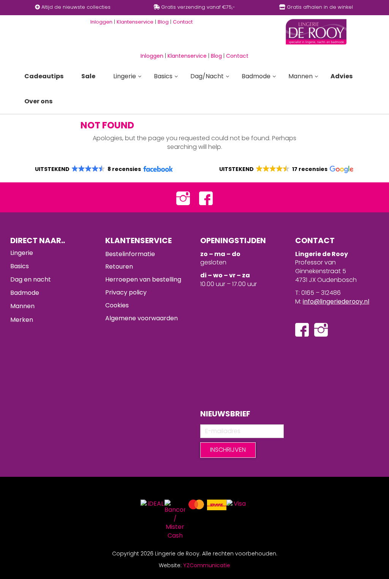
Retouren (119, 266)
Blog (216, 56)
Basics (19, 266)
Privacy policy (126, 292)
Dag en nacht (30, 279)
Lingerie (21, 252)
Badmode (24, 292)
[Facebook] (206, 197)
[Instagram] (183, 197)
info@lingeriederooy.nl (336, 301)
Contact (237, 56)
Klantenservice (187, 56)
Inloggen (152, 56)
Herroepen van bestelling (143, 279)
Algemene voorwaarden (141, 318)
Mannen (22, 306)
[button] (103, 169)
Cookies (117, 305)
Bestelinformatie (130, 254)
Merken (21, 319)
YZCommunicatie (206, 565)
